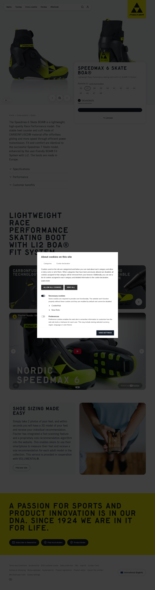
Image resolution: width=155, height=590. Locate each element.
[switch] (42, 295)
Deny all (71, 287)
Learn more (45, 281)
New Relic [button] (55, 310)
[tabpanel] (77, 312)
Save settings (105, 333)
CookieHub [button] (56, 306)
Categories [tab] (48, 263)
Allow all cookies (52, 287)
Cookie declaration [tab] (63, 263)
